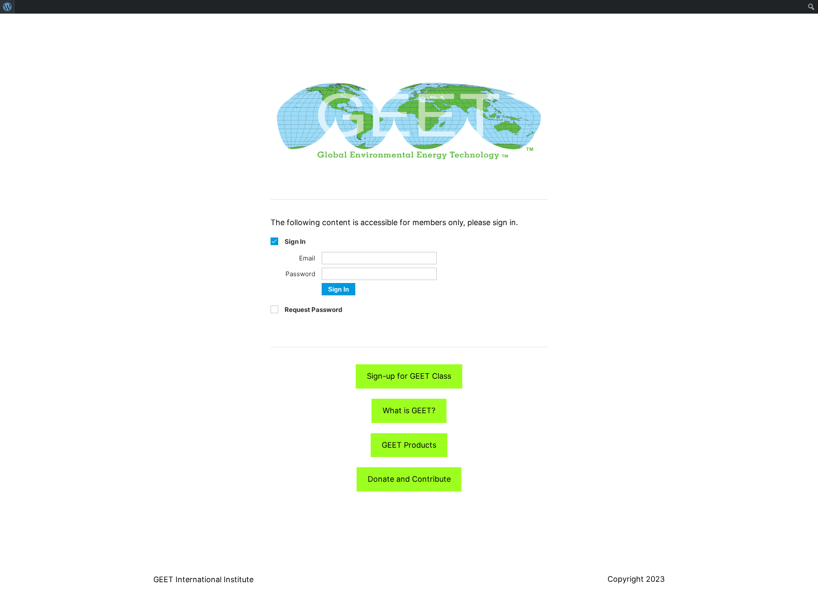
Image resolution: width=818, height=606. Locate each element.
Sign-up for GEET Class (409, 376)
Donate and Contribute (409, 479)
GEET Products (409, 444)
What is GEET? (409, 410)
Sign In (338, 289)
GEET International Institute (203, 579)
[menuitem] (7, 7)
